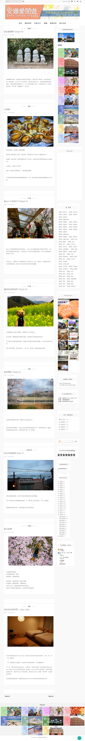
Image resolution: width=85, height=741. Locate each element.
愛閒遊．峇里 (62, 254)
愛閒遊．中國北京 (63, 214)
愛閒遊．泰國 (62, 273)
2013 (61, 507)
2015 (61, 503)
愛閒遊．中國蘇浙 (63, 231)
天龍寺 (29, 28)
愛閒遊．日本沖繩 (63, 266)
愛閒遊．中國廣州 (63, 222)
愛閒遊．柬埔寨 (73, 269)
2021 (61, 491)
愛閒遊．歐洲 (62, 271)
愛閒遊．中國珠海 (63, 229)
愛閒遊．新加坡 (73, 256)
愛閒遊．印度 (71, 241)
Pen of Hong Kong (65, 383)
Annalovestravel (42, 737)
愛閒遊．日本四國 (63, 261)
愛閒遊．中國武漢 (73, 222)
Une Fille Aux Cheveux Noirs (68, 385)
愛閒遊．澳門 (70, 276)
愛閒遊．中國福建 (73, 229)
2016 (61, 501)
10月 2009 (62, 518)
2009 (61, 514)
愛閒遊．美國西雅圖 (71, 278)
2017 (61, 499)
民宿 (29, 606)
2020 (61, 493)
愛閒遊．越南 (62, 283)
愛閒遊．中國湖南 (63, 226)
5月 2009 (62, 526)
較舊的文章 (51, 696)
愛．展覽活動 (62, 422)
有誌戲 (61, 549)
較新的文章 (7, 696)
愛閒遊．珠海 (62, 278)
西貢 (29, 106)
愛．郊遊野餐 (62, 429)
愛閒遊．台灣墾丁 (73, 246)
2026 (61, 482)
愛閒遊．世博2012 (63, 212)
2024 (61, 485)
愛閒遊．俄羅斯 (62, 241)
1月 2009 (62, 534)
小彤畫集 (62, 560)
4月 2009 (62, 528)
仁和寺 (29, 526)
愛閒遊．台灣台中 (71, 244)
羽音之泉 (29, 450)
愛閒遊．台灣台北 (63, 246)
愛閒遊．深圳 (70, 273)
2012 (61, 509)
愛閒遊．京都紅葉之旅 (64, 239)
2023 (61, 487)
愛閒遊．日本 (62, 259)
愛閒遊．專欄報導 (63, 251)
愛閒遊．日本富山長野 (64, 264)
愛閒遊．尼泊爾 (72, 251)
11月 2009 (62, 516)
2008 (61, 536)
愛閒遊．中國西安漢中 (64, 234)
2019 (61, 495)
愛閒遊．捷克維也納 (63, 256)
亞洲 (29, 369)
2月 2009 (62, 532)
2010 (61, 513)
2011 (61, 511)
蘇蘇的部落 (62, 564)
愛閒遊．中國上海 (73, 212)
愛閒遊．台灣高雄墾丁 (64, 249)
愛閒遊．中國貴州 (73, 236)
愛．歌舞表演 (62, 424)
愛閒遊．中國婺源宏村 (64, 219)
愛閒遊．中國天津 (63, 217)
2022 (61, 489)
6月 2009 (62, 524)
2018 (61, 497)
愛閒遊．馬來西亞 (71, 286)
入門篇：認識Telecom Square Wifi (67, 398)
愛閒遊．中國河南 (63, 224)
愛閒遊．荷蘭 (62, 281)
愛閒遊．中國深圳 (73, 224)
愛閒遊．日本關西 (73, 266)
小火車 (29, 198)
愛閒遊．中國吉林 (73, 214)
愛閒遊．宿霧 (74, 249)
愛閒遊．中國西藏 (63, 236)
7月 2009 (62, 522)
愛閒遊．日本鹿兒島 (63, 269)
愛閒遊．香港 (62, 286)
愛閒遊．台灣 (62, 244)
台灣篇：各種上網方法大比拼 (65, 401)
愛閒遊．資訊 (70, 281)
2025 (61, 483)
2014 (61, 505)
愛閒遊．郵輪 (70, 283)
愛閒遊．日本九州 (71, 259)
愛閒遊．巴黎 (70, 254)
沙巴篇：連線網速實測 (63, 399)
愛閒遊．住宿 (74, 239)
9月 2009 (62, 520)
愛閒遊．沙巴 (70, 271)
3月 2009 (62, 530)
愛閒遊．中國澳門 (73, 226)
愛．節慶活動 (62, 427)
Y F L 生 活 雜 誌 (64, 557)
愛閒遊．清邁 (62, 276)
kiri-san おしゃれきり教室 (66, 553)
